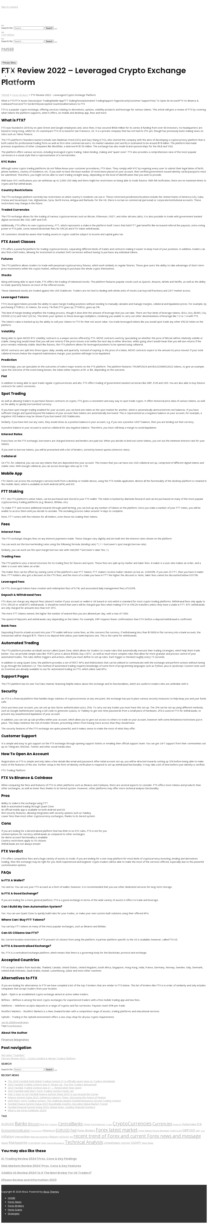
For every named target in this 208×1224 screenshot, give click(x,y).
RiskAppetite (18, 1143)
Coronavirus (98, 1124)
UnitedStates (112, 1143)
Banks (21, 1123)
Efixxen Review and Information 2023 (29, 1180)
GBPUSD (188, 1130)
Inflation (7, 1136)
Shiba (43, 1143)
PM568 (7, 49)
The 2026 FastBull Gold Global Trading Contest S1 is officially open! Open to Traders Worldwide (61, 1081)
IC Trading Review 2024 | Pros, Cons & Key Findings (39, 1159)
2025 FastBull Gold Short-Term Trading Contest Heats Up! (41, 1090)
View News (147, 1142)
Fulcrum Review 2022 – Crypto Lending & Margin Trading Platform (38, 1058)
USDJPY (136, 1143)
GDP (198, 1130)
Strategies (15, 83)
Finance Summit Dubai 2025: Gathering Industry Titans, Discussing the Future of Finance (57, 1097)
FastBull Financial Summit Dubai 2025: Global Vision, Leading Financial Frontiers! (51, 1107)
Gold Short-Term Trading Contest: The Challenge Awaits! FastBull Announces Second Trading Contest (64, 1100)
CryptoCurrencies (132, 1123)
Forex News (15, 72)
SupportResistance (55, 1143)
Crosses (109, 1124)
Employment (36, 1131)
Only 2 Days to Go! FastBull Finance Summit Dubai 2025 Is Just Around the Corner (53, 1094)
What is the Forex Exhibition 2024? (27, 1110)
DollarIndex (189, 1124)
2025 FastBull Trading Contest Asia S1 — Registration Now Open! (44, 1087)
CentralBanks (70, 1123)
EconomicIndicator (15, 1130)
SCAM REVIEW (34, 1143)
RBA (71, 1137)
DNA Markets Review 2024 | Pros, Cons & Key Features (41, 1166)
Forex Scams (16, 79)
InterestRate (22, 1136)
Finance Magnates (15, 1040)
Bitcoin (34, 1123)
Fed (73, 1130)
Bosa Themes (51, 1191)
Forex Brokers (17, 76)
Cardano (53, 1124)
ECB (199, 1124)
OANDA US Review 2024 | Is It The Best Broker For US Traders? (46, 1173)
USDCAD (125, 1142)
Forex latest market (117, 1130)
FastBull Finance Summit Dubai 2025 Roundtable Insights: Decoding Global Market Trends (58, 1103)
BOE (42, 1124)
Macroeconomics (39, 1136)
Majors (53, 1136)
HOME (11, 68)
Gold (203, 1131)
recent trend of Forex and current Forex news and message (137, 1136)
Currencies (162, 1123)
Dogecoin (177, 1124)
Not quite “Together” (13, 1055)
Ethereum (49, 1130)
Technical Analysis (84, 1142)
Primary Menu (9, 63)
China (86, 1124)
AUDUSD (7, 1124)
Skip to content (9, 6)
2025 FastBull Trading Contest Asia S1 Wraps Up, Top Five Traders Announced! (52, 1084)
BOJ (47, 1124)
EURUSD (63, 1130)
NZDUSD (64, 1136)
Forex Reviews (14, 1025)
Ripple (4, 1142)
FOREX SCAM (176, 1130)
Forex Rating (145, 1130)
